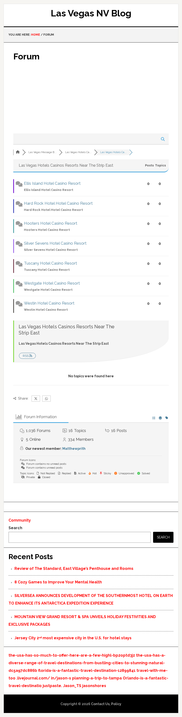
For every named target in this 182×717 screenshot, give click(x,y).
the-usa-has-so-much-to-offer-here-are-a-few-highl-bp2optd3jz (72, 655)
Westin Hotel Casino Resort (49, 303)
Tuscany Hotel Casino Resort (50, 263)
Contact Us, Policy (106, 704)
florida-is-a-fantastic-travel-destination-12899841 (87, 670)
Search (15, 528)
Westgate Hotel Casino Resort (52, 283)
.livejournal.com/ (33, 678)
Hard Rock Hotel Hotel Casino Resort (58, 203)
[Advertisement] (90, 97)
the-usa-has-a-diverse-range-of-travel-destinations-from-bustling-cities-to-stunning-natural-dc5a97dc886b (87, 663)
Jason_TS (72, 685)
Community (20, 520)
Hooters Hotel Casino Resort (50, 223)
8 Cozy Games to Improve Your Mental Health (58, 582)
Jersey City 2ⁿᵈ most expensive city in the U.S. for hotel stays (73, 638)
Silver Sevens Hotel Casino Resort (55, 243)
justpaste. (52, 685)
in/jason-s (61, 678)
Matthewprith (74, 449)
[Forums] (18, 152)
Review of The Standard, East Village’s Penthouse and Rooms (73, 568)
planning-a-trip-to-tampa (97, 678)
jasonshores (94, 685)
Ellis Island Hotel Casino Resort (52, 183)
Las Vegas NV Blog (91, 13)
